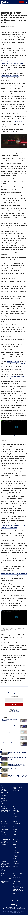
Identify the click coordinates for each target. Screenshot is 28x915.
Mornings (4, 821)
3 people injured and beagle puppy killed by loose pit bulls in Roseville (14, 626)
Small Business (16, 868)
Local (2, 787)
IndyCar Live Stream (17, 884)
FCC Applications (16, 852)
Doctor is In (3, 834)
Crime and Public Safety (17, 24)
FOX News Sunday (5, 801)
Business (3, 798)
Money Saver (4, 832)
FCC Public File (16, 850)
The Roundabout (4, 795)
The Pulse (3, 789)
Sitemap (14, 858)
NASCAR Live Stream (17, 883)
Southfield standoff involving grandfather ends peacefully (9, 720)
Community (15, 849)
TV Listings (3, 844)
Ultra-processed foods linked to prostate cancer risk (9, 725)
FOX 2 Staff (15, 841)
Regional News (5, 874)
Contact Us (15, 842)
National (3, 797)
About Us (15, 839)
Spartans (15, 829)
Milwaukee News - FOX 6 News (6, 879)
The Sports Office (16, 823)
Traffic (14, 813)
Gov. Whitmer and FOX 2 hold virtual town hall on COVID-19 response (14, 436)
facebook (10, 900)
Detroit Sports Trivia (5, 811)
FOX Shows (3, 841)
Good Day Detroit (5, 823)
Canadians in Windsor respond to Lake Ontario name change (9, 731)
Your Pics (3, 807)
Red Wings (15, 834)
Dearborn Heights (17, 121)
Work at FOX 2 (16, 844)
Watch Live (22, 2)
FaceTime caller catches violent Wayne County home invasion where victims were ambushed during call (17, 775)
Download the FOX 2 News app (10, 75)
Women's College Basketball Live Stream (18, 890)
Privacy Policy (15, 710)
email (18, 900)
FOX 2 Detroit (9, 24)
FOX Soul (15, 792)
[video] (23, 720)
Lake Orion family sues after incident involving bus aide (8, 743)
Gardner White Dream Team (5, 867)
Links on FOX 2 (4, 836)
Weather (15, 807)
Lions (14, 826)
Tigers (14, 832)
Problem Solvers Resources (16, 856)
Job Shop (15, 847)
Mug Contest (4, 826)
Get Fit (2, 831)
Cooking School (4, 829)
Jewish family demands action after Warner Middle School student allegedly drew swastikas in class (17, 764)
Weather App (15, 810)
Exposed (3, 870)
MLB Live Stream (16, 881)
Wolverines (15, 828)
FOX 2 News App (16, 846)
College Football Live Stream (17, 879)
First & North (15, 825)
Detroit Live (3, 794)
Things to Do (4, 800)
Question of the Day (5, 810)
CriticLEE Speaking (5, 842)
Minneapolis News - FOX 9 (5, 882)
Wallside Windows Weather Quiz (5, 864)
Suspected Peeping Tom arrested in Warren (10, 736)
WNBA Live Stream (17, 892)
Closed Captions (16, 853)
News (2, 786)
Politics (2, 803)
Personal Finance (16, 863)
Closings (14, 808)
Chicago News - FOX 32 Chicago (5, 876)
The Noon (3, 825)
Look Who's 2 (4, 813)
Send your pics (4, 808)
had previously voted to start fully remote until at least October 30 (13, 525)
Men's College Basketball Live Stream (18, 887)
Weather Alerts (16, 811)
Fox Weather (15, 816)
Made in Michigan (4, 792)
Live (14, 786)
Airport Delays (16, 815)
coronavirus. (14, 478)
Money (15, 861)
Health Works (4, 828)
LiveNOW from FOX (17, 790)
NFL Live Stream (16, 877)
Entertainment (5, 839)
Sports (15, 821)
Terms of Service (15, 711)
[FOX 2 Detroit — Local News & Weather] (5, 2)
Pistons (14, 831)
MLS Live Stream (16, 893)
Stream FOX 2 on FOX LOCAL (17, 788)
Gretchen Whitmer (13, 361)
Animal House (16, 818)
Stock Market (16, 866)
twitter (13, 900)
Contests (3, 846)
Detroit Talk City (4, 790)
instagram (15, 900)
